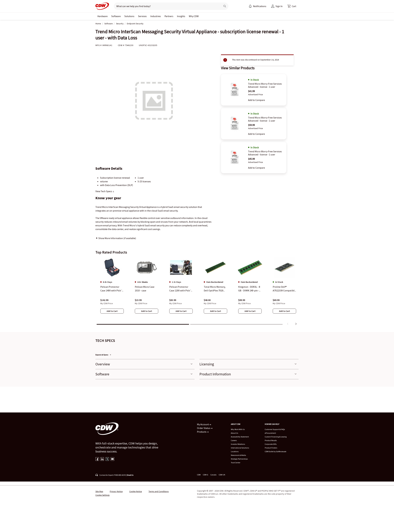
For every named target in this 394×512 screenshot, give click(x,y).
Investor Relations (238, 444)
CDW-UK (222, 475)
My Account (203, 424)
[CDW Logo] (102, 6)
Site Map (99, 491)
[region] (197, 292)
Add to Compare (256, 100)
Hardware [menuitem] (102, 16)
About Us (234, 433)
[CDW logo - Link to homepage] (102, 6)
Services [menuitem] (142, 16)
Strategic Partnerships (239, 459)
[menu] (257, 6)
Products (202, 431)
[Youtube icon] (112, 459)
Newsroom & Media (238, 455)
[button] (292, 6)
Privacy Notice (116, 491)
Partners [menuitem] (169, 16)
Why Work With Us (238, 429)
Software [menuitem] (116, 16)
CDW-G (205, 475)
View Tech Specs (104, 191)
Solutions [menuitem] (129, 16)
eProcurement (270, 433)
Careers (234, 440)
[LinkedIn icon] (102, 459)
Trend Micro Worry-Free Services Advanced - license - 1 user (265, 85)
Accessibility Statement (240, 437)
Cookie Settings (102, 495)
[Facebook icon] (97, 459)
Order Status (204, 428)
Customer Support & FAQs (275, 429)
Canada (213, 475)
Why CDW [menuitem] (194, 16)
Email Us (130, 475)
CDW (199, 475)
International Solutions (240, 448)
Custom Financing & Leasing (276, 437)
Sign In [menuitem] (279, 6)
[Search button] (224, 6)
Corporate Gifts (271, 444)
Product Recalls (271, 440)
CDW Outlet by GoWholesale (275, 451)
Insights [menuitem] (181, 16)
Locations (235, 451)
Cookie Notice (135, 491)
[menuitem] (250, 6)
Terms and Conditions (159, 491)
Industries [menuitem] (155, 16)
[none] (102, 16)
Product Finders (271, 448)
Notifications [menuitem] (259, 6)
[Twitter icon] (107, 459)
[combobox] (166, 6)
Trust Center (235, 462)
